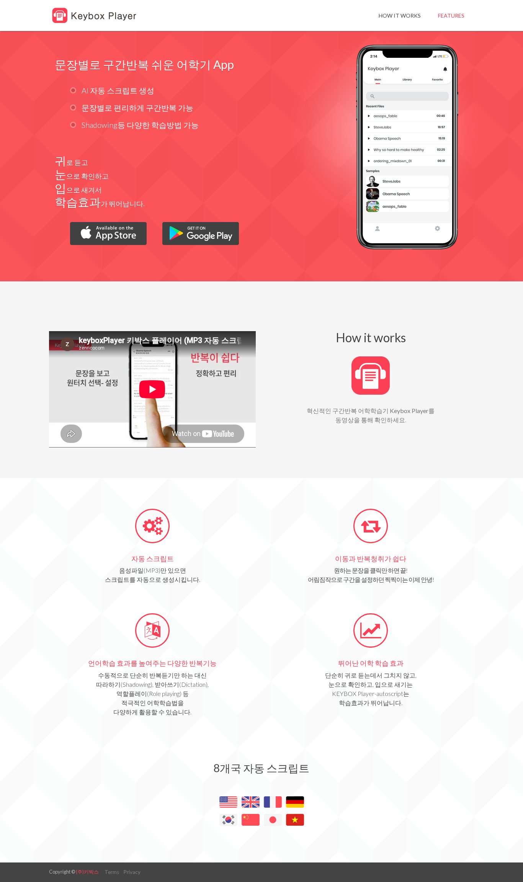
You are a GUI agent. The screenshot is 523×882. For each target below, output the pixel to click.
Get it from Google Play (200, 233)
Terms (112, 872)
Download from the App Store (108, 233)
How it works (400, 15)
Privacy (132, 872)
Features (451, 15)
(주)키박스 (87, 872)
